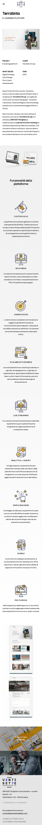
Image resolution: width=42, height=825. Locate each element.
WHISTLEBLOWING (20, 821)
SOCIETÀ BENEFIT (8, 821)
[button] (4, 4)
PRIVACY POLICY (18, 818)
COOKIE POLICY (8, 818)
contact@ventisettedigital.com (15, 813)
